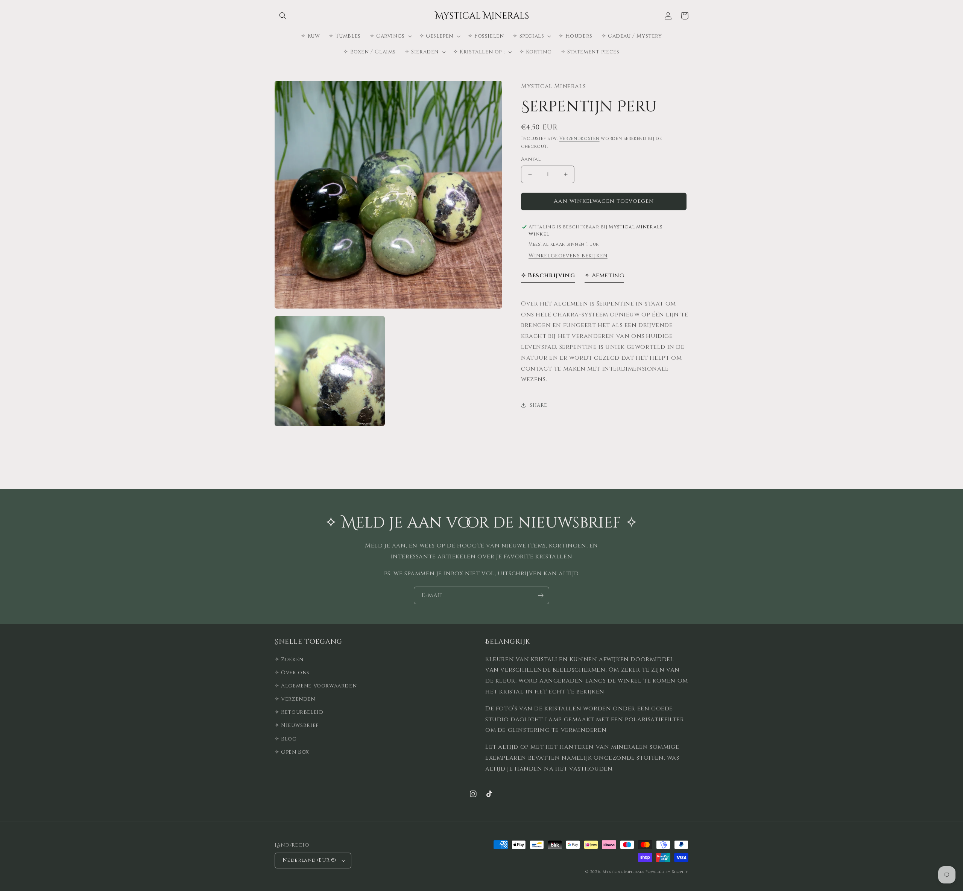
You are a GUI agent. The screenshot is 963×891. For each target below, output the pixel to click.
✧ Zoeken (289, 659)
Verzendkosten (579, 139)
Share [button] (538, 405)
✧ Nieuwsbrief (297, 725)
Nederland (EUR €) (309, 860)
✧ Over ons (292, 672)
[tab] (548, 277)
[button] (283, 16)
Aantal (531, 159)
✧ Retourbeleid (299, 712)
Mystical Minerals (623, 871)
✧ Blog (286, 738)
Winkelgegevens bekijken (568, 255)
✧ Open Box (292, 752)
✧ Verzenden (295, 698)
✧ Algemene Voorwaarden (316, 685)
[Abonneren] (540, 595)
